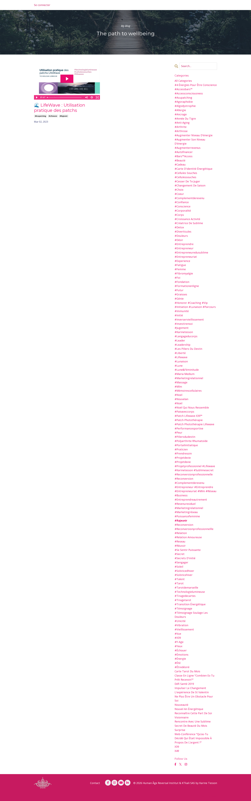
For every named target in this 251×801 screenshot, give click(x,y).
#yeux (178, 646)
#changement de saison (190, 185)
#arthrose (181, 131)
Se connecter (42, 5)
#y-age (179, 642)
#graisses (181, 294)
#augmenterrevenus (187, 147)
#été (178, 663)
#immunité (182, 311)
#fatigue (180, 265)
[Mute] (86, 97)
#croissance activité (187, 219)
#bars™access (183, 156)
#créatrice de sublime (189, 223)
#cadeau (180, 164)
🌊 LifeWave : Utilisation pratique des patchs (59, 108)
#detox (179, 227)
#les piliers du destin (188, 348)
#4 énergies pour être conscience (196, 85)
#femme (180, 269)
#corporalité (183, 210)
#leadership (182, 344)
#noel (178, 395)
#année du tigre (185, 118)
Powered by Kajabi (208, 796)
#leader (180, 340)
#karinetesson (184, 332)
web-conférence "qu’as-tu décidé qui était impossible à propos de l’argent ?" (193, 738)
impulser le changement (190, 688)
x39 (177, 746)
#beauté (180, 160)
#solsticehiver (183, 575)
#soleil (179, 566)
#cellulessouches (185, 177)
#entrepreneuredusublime (191, 252)
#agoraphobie (184, 101)
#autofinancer (184, 152)
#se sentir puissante (188, 550)
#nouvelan (181, 399)
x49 (177, 751)
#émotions (181, 654)
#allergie (180, 110)
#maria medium (184, 374)
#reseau (180, 541)
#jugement (182, 328)
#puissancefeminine (187, 516)
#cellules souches (186, 173)
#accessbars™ (183, 89)
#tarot (179, 583)
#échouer (181, 650)
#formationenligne (187, 286)
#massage (181, 382)
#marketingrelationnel (189, 378)
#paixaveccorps (184, 411)
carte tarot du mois (187, 671)
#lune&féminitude (187, 369)
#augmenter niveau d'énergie (194, 135)
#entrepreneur (184, 248)
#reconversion (184, 524)
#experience (182, 261)
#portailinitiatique (186, 445)
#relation (181, 533)
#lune (179, 365)
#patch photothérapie (189, 420)
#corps (179, 215)
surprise (180, 730)
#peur (178, 432)
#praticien (181, 449)
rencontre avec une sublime (193, 721)
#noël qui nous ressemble (192, 407)
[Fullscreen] (97, 97)
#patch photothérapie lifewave (194, 424)
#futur (179, 290)
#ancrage (181, 114)
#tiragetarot (183, 600)
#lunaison (181, 361)
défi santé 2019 (184, 684)
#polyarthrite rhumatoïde (191, 441)
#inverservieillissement (189, 319)
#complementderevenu (189, 198)
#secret (179, 554)
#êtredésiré (182, 667)
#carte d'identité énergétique (193, 168)
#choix (179, 189)
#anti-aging (182, 122)
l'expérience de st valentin (192, 692)
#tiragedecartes (185, 596)
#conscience (182, 206)
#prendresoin (183, 453)
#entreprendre (184, 244)
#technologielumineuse (190, 591)
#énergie (180, 658)
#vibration (181, 625)
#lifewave (53, 116)
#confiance (182, 202)
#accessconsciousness (189, 93)
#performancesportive (189, 428)
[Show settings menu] (92, 97)
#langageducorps (186, 336)
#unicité (180, 621)
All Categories (183, 80)
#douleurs (181, 235)
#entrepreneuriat (186, 256)
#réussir (180, 545)
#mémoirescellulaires (188, 390)
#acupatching (40, 116)
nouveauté (181, 704)
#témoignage (183, 608)
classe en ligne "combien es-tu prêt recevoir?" (194, 677)
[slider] (64, 97)
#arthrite (181, 127)
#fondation (182, 282)
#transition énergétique (190, 604)
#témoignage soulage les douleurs (191, 615)
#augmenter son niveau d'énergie (190, 141)
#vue (178, 633)
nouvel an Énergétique (189, 709)
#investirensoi (184, 323)
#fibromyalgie (184, 273)
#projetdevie (183, 457)
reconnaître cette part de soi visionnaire (193, 715)
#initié (179, 315)
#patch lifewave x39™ (188, 416)
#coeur (179, 194)
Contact (95, 783)
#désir (179, 240)
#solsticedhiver (184, 571)
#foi (177, 277)
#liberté (180, 353)
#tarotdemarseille (186, 587)
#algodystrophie (185, 106)
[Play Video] (36, 97)
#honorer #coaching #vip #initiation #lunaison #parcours (195, 305)
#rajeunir (64, 116)
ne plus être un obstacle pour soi (194, 698)
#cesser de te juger (187, 181)
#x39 (178, 637)
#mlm (178, 386)
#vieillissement (184, 629)
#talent (180, 579)
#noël (178, 403)
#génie (179, 298)
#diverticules (183, 231)
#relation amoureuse (188, 537)
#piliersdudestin (185, 436)
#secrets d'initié (185, 558)
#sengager (181, 562)
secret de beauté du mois (191, 725)
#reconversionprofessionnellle (194, 529)
